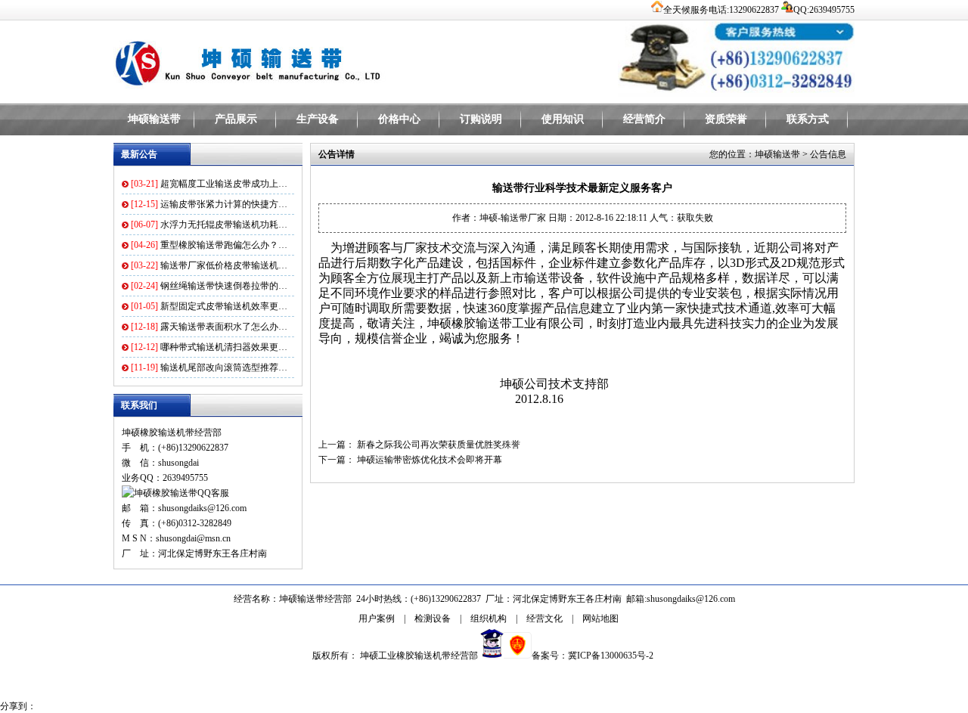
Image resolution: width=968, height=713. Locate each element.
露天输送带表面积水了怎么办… (223, 326)
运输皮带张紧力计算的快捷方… (223, 204)
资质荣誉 (726, 119)
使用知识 (562, 119)
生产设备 (317, 119)
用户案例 (376, 618)
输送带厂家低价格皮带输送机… (223, 265)
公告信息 (828, 154)
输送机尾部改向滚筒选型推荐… (223, 367)
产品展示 (236, 119)
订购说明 (481, 119)
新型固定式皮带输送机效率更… (223, 306)
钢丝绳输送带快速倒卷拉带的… (223, 286)
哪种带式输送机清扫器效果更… (223, 347)
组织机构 (488, 618)
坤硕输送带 (154, 119)
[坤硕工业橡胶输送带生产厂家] (302, 60)
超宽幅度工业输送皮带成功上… (223, 183)
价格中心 (399, 119)
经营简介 (644, 119)
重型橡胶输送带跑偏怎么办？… (223, 245)
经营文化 (544, 618)
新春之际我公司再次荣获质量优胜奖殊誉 (438, 444)
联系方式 (807, 119)
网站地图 (600, 618)
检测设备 (432, 618)
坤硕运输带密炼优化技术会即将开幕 (429, 459)
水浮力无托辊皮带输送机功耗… (223, 224)
